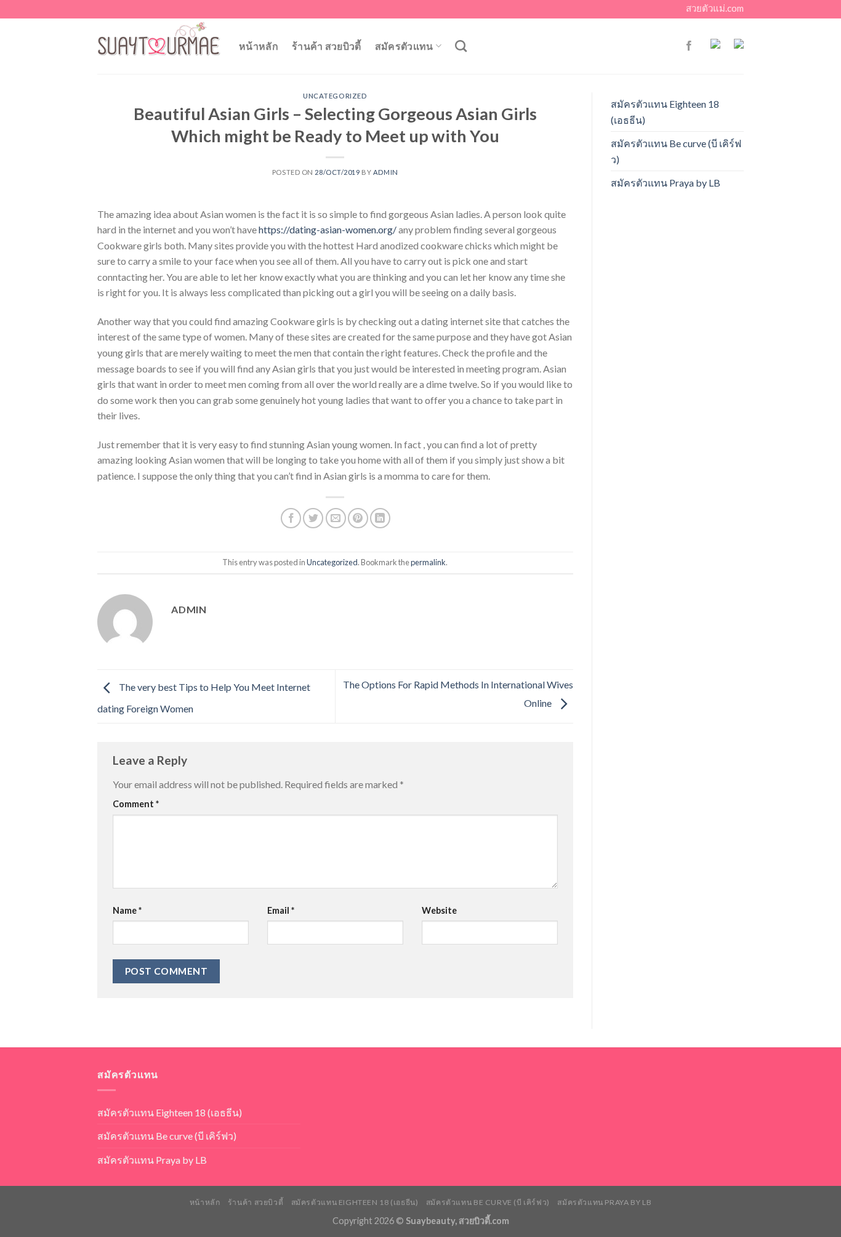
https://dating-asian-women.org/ (327, 229)
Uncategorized (335, 96)
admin (385, 172)
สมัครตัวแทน (404, 46)
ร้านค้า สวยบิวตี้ (326, 46)
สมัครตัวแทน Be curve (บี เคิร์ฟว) (676, 151)
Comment (136, 804)
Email (280, 910)
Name (127, 910)
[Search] (461, 46)
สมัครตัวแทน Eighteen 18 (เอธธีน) (665, 112)
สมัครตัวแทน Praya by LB (665, 182)
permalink (428, 562)
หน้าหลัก (258, 46)
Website (439, 910)
